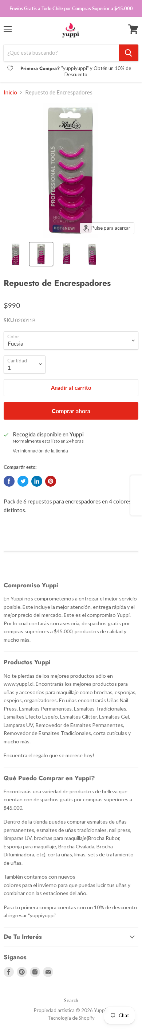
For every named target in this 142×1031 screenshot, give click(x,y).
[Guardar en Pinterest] (50, 481)
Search (71, 1000)
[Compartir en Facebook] (9, 481)
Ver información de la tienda (40, 451)
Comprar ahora (71, 410)
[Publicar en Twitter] (22, 481)
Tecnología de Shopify (71, 1018)
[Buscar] (128, 52)
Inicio (10, 92)
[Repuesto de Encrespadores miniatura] (15, 254)
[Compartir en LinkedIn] (36, 481)
